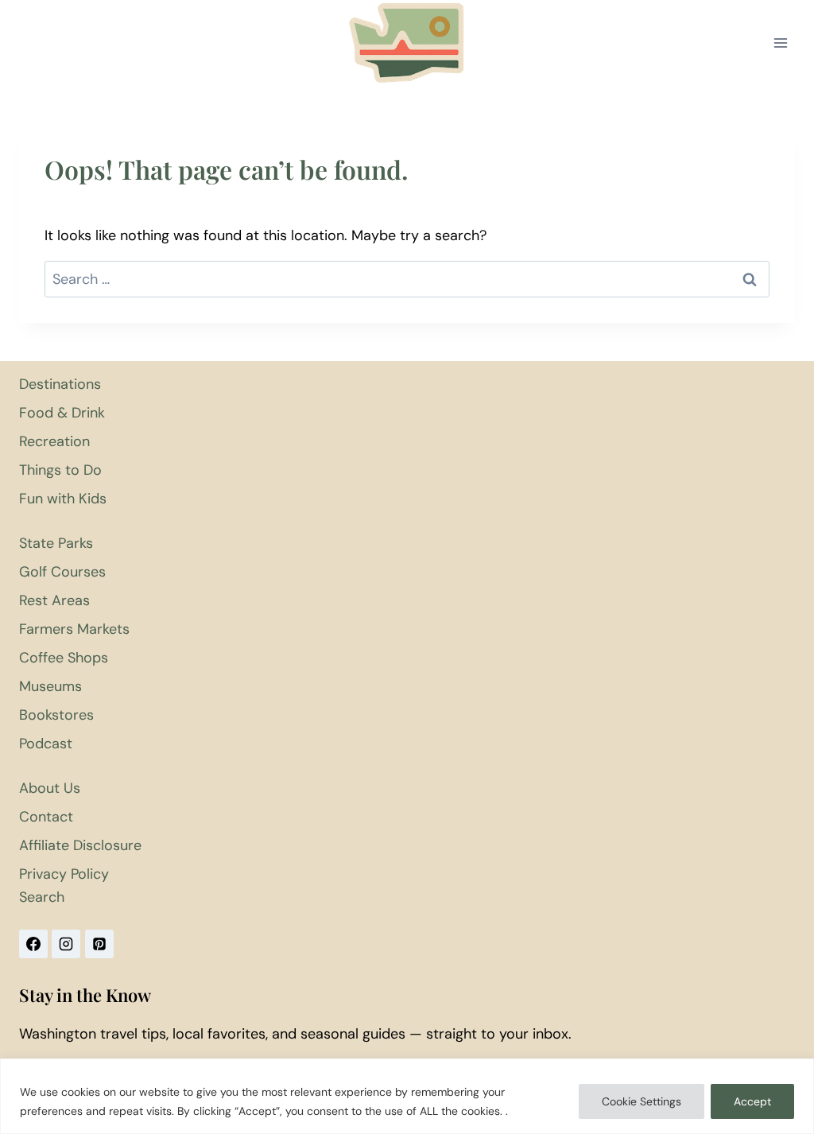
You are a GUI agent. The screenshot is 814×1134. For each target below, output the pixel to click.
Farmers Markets (74, 629)
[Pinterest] (99, 944)
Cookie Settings (641, 1101)
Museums (50, 686)
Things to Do (60, 470)
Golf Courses (62, 571)
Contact (46, 816)
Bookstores (56, 714)
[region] (407, 1096)
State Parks (56, 543)
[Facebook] (33, 944)
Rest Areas (54, 600)
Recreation (54, 441)
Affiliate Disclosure (80, 845)
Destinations (60, 384)
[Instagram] (66, 944)
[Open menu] (780, 43)
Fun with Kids (63, 498)
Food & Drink (62, 412)
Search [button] (41, 897)
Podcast (45, 743)
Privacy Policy (64, 874)
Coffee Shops (63, 657)
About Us (49, 788)
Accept (752, 1101)
